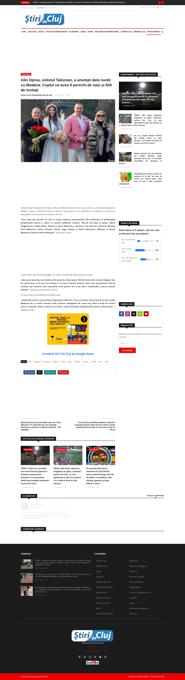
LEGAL (83, 31)
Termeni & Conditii (157, 676)
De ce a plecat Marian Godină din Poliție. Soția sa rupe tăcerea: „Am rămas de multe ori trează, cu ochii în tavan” (148, 139)
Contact (40, 8)
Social (41, 31)
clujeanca (37, 362)
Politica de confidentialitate (138, 676)
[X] (150, 7)
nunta (63, 362)
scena (70, 362)
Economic (74, 31)
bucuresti (46, 362)
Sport (90, 31)
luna (100, 362)
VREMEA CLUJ (139, 31)
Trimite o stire (51, 8)
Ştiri (24, 31)
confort (93, 362)
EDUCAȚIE (32, 31)
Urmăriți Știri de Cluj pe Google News (68, 354)
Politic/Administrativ (57, 31)
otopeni (55, 362)
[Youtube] (158, 7)
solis (106, 362)
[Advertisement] (118, 19)
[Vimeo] (154, 7)
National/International (107, 31)
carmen (85, 362)
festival (77, 362)
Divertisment (153, 31)
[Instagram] (146, 7)
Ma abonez (127, 350)
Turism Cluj (126, 31)
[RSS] (161, 7)
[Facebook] (142, 7)
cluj (29, 362)
